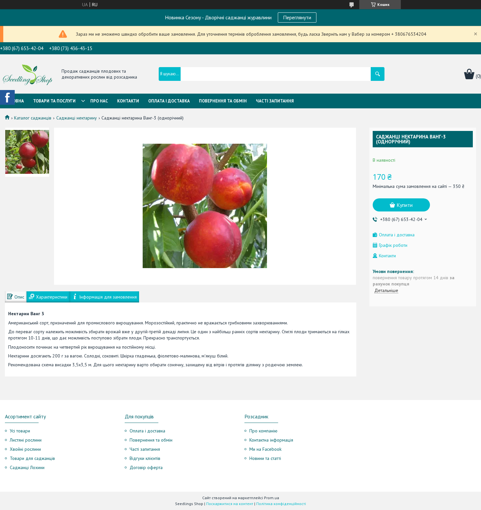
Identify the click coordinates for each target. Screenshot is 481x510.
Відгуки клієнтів (145, 458)
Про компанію (263, 431)
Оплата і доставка (147, 431)
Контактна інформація (271, 440)
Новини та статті (265, 458)
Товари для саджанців (32, 458)
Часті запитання (275, 101)
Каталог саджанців (32, 118)
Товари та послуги (54, 101)
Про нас (99, 101)
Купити (405, 205)
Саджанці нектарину (76, 118)
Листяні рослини (26, 440)
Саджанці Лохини (27, 467)
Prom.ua (271, 497)
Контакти (128, 101)
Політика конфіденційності (281, 503)
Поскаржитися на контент (229, 503)
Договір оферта (146, 467)
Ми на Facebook (265, 449)
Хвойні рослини (25, 449)
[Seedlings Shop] (27, 74)
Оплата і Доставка (169, 101)
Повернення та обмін (223, 101)
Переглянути (297, 17)
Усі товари (20, 431)
